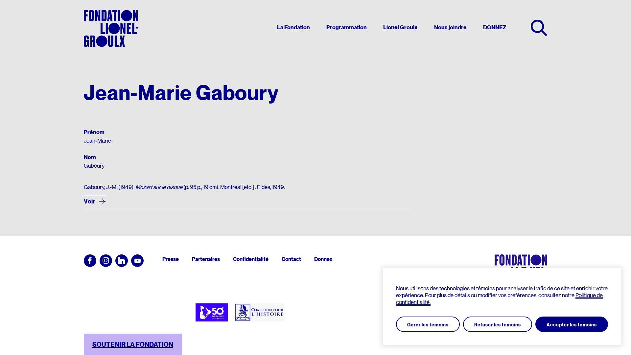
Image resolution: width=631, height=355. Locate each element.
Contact (291, 259)
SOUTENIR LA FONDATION (132, 344)
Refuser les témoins (497, 324)
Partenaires (206, 259)
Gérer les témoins (428, 324)
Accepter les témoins (572, 324)
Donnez (323, 259)
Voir (90, 201)
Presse (170, 259)
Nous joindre (450, 28)
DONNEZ (494, 28)
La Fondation (293, 28)
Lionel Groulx (400, 28)
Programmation (346, 28)
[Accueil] (111, 28)
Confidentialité (251, 259)
